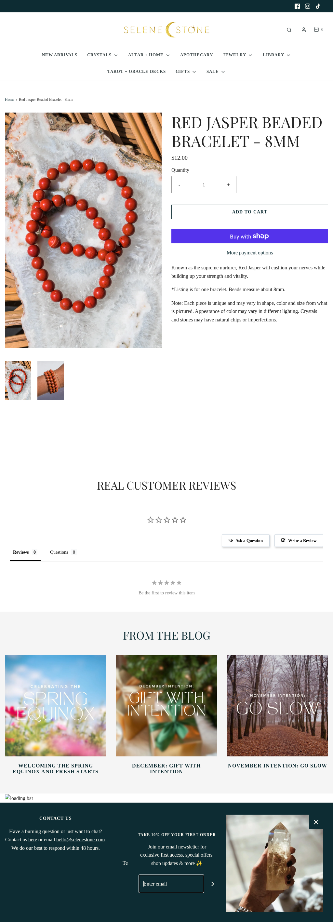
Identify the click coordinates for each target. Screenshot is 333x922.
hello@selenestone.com (80, 839)
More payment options (250, 252)
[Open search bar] (289, 29)
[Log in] (304, 29)
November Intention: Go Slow (277, 765)
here (32, 839)
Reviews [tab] (21, 552)
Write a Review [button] (302, 540)
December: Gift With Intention (166, 768)
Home (9, 99)
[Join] (213, 884)
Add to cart (249, 212)
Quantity (180, 170)
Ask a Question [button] (249, 540)
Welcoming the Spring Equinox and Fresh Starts (56, 768)
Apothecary (196, 54)
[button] (18, 380)
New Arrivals (59, 54)
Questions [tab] (59, 552)
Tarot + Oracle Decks (136, 71)
